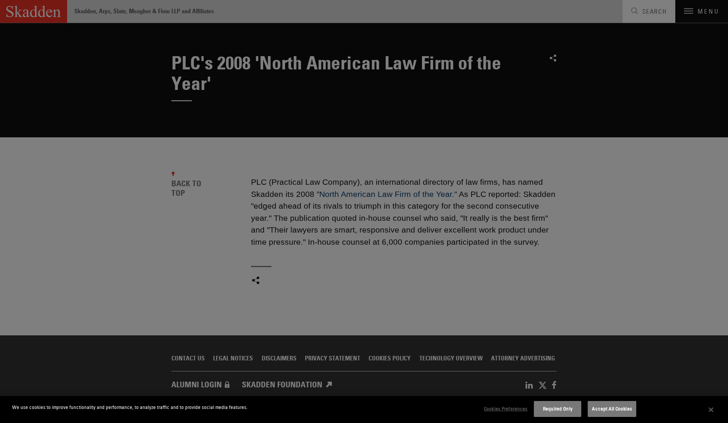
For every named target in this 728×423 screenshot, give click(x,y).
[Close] (711, 409)
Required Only (558, 409)
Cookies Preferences (505, 409)
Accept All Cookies (612, 409)
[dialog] (364, 409)
